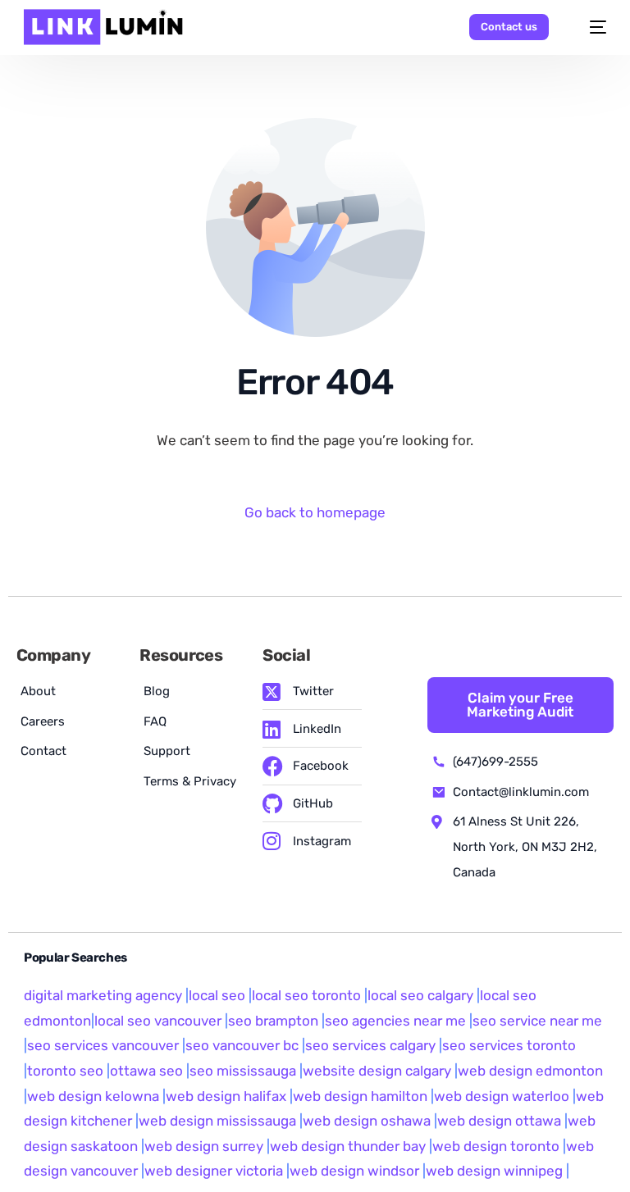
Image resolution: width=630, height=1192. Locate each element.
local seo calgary (420, 995)
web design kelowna (93, 1096)
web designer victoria (213, 1170)
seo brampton (273, 1020)
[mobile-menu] (589, 27)
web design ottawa (499, 1120)
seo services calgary (370, 1045)
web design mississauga (217, 1120)
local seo (217, 995)
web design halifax (226, 1096)
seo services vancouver (103, 1045)
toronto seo (67, 1070)
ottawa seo (146, 1070)
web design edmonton (530, 1070)
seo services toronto (509, 1045)
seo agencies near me (395, 1020)
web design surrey (203, 1146)
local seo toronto (306, 995)
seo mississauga (242, 1070)
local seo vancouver (157, 1020)
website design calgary (377, 1070)
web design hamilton (360, 1096)
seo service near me (537, 1020)
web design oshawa (367, 1120)
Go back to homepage (315, 512)
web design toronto (495, 1146)
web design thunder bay (348, 1146)
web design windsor (354, 1170)
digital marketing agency (103, 995)
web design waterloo (501, 1096)
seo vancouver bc (242, 1045)
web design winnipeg (494, 1170)
